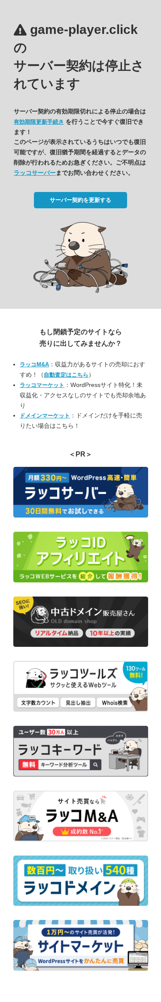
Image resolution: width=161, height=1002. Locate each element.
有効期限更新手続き (39, 122)
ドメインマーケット (45, 415)
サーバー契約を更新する (80, 200)
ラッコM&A (34, 364)
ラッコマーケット (42, 385)
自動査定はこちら (66, 375)
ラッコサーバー (35, 172)
